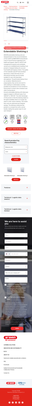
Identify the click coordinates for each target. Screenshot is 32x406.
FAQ (5, 361)
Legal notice (16, 395)
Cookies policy (16, 397)
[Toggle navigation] (27, 2)
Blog (5, 351)
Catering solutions (13, 6)
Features (7, 187)
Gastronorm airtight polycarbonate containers (15, 358)
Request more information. (16, 129)
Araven (5, 6)
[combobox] (8, 254)
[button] (23, 2)
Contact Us (6, 373)
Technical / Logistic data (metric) (12, 198)
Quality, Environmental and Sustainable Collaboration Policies (13, 368)
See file (16, 133)
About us (6, 354)
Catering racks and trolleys (11, 8)
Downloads (6, 364)
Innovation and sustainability (13, 348)
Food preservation (23, 6)
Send (17, 328)
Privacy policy (16, 398)
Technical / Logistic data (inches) (12, 209)
